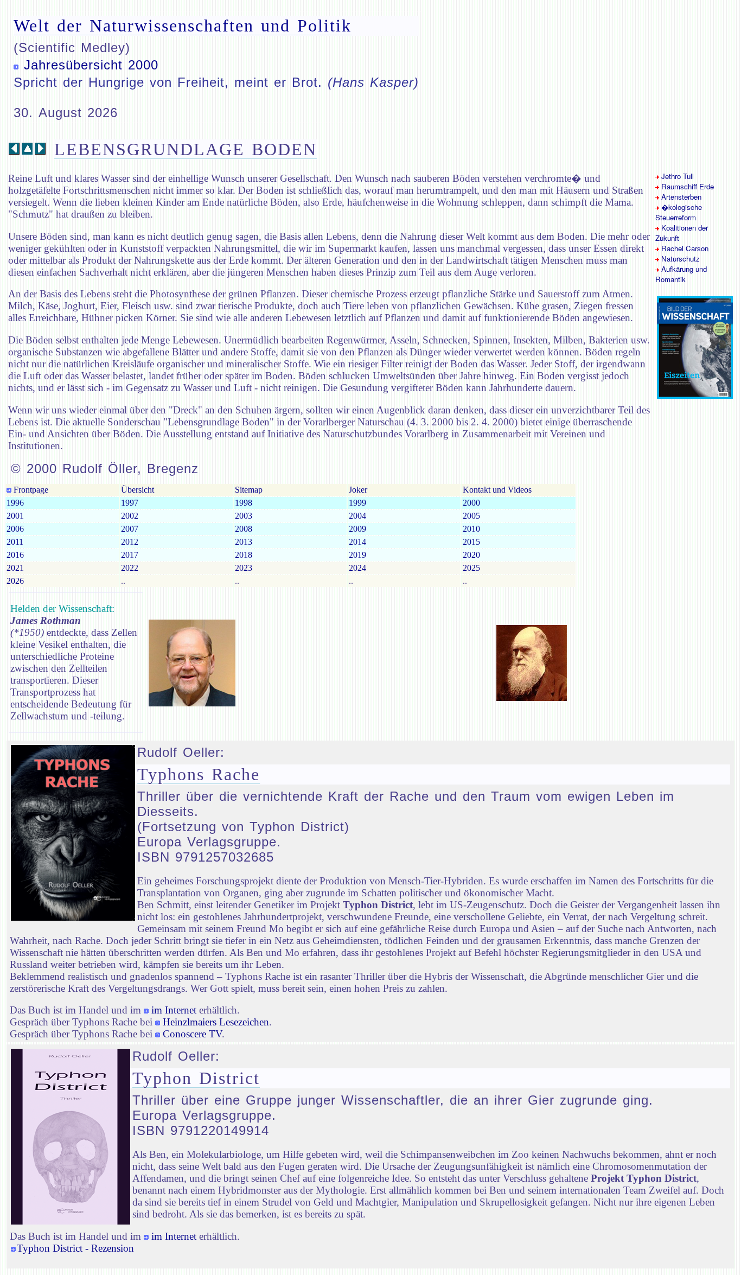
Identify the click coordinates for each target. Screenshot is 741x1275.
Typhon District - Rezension (75, 1248)
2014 (357, 541)
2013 (243, 541)
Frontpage (29, 489)
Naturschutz (679, 258)
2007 (129, 528)
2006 (15, 528)
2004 (357, 515)
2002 (129, 515)
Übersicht (137, 489)
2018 (243, 554)
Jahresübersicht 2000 (91, 65)
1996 (15, 502)
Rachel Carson (683, 248)
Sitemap (249, 489)
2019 (357, 554)
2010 (471, 528)
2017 (129, 554)
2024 (357, 567)
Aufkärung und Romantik (681, 274)
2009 (357, 528)
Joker (358, 489)
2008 (243, 528)
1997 (129, 502)
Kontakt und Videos (497, 489)
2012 (129, 541)
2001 (15, 515)
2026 (15, 580)
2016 (15, 554)
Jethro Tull (676, 176)
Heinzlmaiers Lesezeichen (216, 1022)
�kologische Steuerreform (678, 212)
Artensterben (680, 197)
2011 (15, 541)
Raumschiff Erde (686, 186)
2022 (129, 567)
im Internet (173, 1010)
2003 (243, 515)
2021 (15, 567)
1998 (243, 502)
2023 (243, 567)
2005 (471, 515)
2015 (471, 541)
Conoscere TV (192, 1034)
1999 (357, 502)
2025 (471, 567)
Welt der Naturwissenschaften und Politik (183, 25)
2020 (471, 554)
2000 (471, 502)
